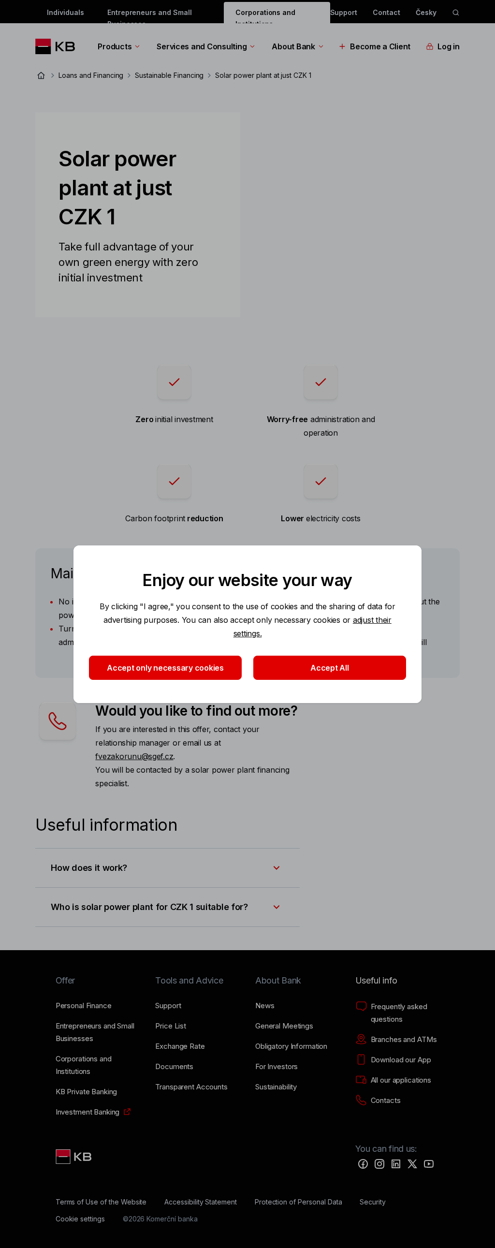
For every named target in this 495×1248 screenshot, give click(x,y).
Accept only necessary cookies (165, 668)
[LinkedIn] (396, 1164)
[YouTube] (429, 1164)
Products (114, 46)
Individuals (65, 12)
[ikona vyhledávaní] (456, 12)
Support (344, 12)
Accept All (329, 668)
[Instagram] (379, 1164)
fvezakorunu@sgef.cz (134, 756)
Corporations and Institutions (265, 15)
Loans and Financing (90, 75)
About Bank (293, 46)
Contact (386, 12)
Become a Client (380, 46)
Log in (448, 46)
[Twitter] (412, 1164)
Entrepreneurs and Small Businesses (149, 15)
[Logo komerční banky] (58, 46)
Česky (426, 12)
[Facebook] (363, 1164)
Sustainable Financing (169, 75)
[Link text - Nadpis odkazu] (74, 1156)
